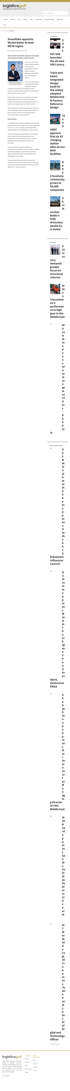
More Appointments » (55, 1044)
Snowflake (28, 62)
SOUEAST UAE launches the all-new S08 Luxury (57, 52)
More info (6, 1076)
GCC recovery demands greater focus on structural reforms (57, 261)
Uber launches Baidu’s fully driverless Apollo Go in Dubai (57, 213)
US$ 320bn (16, 127)
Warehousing (28, 1069)
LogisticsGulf (14, 6)
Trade (26, 1065)
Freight (26, 1072)
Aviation (27, 1059)
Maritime (27, 1062)
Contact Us (19, 1)
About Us (8, 1)
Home (4, 1)
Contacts (35, 1070)
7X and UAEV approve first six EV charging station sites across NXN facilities (57, 135)
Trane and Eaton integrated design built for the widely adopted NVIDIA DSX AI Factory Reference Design (57, 90)
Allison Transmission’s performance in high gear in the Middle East (57, 301)
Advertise (13, 1)
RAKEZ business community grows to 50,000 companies (57, 176)
